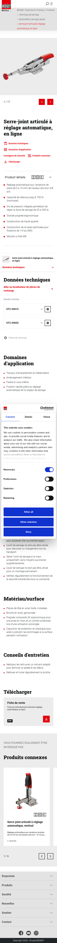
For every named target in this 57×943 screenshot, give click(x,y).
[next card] (50, 856)
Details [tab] (28, 417)
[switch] (49, 479)
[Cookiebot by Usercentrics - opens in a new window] (41, 408)
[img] (28, 66)
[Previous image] (42, 102)
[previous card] (42, 856)
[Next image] (50, 102)
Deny (28, 532)
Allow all (28, 512)
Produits (51, 10)
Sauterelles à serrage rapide (32, 19)
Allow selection (28, 522)
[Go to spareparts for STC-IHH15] (48, 309)
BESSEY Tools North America (30, 10)
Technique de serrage (29, 14)
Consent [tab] (10, 417)
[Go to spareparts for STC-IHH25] (48, 323)
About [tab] (46, 417)
